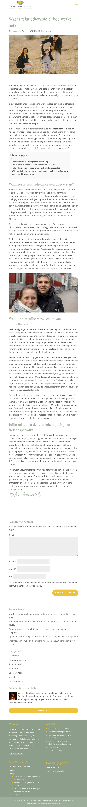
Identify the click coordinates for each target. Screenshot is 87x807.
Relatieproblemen (17, 660)
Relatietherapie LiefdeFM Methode (61, 728)
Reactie (13, 535)
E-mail (12, 568)
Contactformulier (52, 768)
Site (10, 576)
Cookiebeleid (31, 804)
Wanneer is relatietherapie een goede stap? (30, 161)
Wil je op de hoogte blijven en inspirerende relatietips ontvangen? (40, 171)
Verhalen (13, 677)
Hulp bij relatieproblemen (20, 767)
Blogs (12, 774)
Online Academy (16, 795)
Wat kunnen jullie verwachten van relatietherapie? (33, 164)
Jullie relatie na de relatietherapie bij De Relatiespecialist (36, 168)
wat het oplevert (16, 681)
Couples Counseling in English (59, 732)
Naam (12, 561)
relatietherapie (46, 268)
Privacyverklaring (68, 800)
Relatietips (14, 668)
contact (12, 486)
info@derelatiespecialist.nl (56, 771)
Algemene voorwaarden (52, 800)
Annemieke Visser (19, 31)
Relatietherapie (45, 31)
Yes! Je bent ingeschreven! (23, 174)
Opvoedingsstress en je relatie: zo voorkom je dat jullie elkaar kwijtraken (43, 636)
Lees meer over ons (43, 710)
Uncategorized (15, 672)
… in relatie (14, 655)
